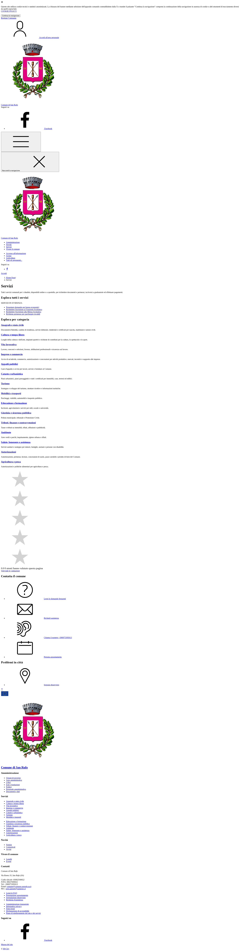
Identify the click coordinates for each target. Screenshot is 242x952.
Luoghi (9, 859)
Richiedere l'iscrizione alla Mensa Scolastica (23, 312)
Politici (9, 787)
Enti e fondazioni (13, 785)
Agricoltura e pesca (13, 835)
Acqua (8, 256)
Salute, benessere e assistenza (17, 830)
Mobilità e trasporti (13, 817)
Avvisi (8, 849)
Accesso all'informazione (16, 253)
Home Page (10, 278)
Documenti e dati (13, 791)
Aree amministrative (14, 780)
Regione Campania (8, 18)
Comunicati (10, 847)
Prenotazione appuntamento (17, 895)
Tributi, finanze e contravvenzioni (19, 826)
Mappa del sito (7, 944)
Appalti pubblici (12, 810)
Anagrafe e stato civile (15, 801)
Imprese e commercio (14, 808)
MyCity (6, 949)
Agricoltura (10, 258)
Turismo (9, 815)
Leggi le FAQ (11, 893)
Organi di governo (13, 778)
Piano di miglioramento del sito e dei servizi (23, 913)
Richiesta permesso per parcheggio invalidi (23, 314)
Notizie (9, 845)
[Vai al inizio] (2, 689)
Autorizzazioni (12, 833)
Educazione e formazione (16, 821)
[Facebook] (7, 269)
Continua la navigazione (10, 16)
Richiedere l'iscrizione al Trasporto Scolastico (24, 309)
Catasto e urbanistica (14, 813)
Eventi (8, 861)
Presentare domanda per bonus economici (22, 307)
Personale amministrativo (16, 789)
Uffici (8, 782)
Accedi (4, 273)
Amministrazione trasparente (17, 904)
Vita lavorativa (12, 806)
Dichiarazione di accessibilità (17, 911)
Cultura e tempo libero (15, 803)
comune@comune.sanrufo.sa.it (19, 886)
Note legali (10, 909)
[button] (13, 242)
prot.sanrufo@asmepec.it (16, 889)
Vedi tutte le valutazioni (10, 571)
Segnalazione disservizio (16, 898)
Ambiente (10, 828)
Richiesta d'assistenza (14, 900)
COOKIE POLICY (9, 11)
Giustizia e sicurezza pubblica (18, 824)
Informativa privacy (14, 906)
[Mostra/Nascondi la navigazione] (21, 142)
